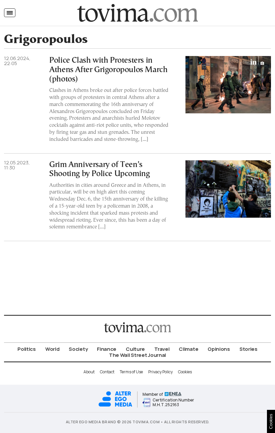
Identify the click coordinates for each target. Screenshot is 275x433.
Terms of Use (131, 372)
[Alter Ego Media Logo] (115, 405)
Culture (135, 349)
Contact (107, 372)
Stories (248, 349)
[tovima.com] (137, 13)
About (89, 372)
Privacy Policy (160, 372)
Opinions (219, 349)
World (52, 349)
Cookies (185, 372)
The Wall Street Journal (137, 355)
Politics (26, 349)
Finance (106, 349)
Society (78, 349)
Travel (161, 349)
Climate (188, 349)
